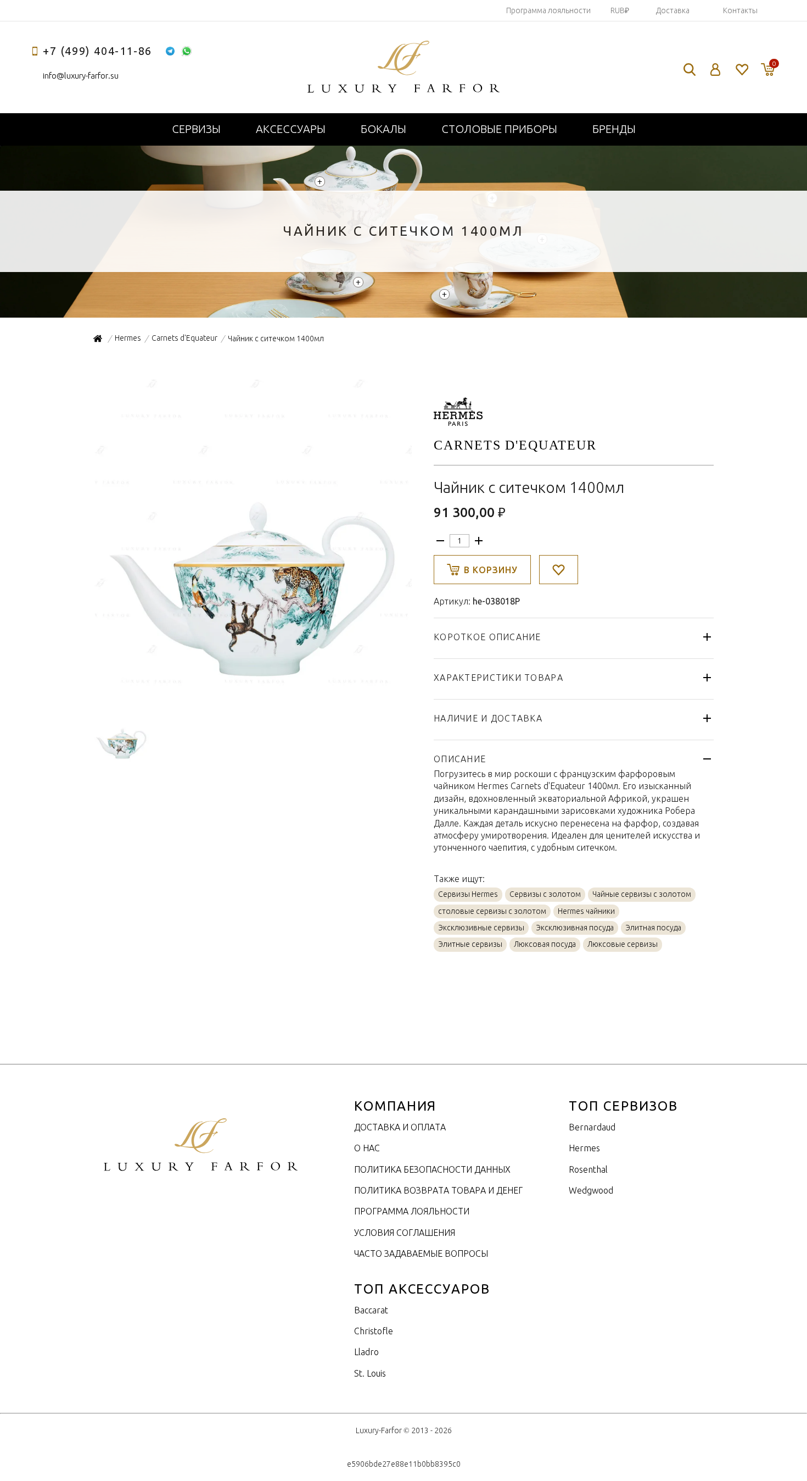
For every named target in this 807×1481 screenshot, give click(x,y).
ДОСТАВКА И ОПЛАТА (400, 1127)
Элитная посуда (653, 927)
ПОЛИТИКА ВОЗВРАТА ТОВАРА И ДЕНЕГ (438, 1190)
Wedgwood (591, 1190)
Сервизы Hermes (468, 894)
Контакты (740, 10)
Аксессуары (291, 129)
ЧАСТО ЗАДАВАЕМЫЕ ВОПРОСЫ (421, 1253)
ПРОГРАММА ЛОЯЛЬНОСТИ (411, 1211)
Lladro (366, 1352)
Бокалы (383, 129)
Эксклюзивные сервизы (481, 927)
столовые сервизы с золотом (492, 911)
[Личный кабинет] (715, 69)
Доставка (673, 10)
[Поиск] (689, 69)
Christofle (373, 1331)
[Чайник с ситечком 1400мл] (252, 686)
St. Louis (370, 1373)
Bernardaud (592, 1127)
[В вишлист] (558, 569)
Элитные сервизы (470, 944)
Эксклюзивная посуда (575, 927)
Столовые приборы (499, 129)
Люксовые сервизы (622, 944)
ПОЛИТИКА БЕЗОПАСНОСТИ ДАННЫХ (432, 1169)
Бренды (614, 129)
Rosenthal (588, 1169)
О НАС (367, 1148)
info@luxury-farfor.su (81, 75)
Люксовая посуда (545, 944)
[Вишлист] (741, 69)
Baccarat (371, 1310)
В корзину (491, 570)
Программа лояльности (548, 10)
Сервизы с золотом (545, 894)
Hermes (584, 1148)
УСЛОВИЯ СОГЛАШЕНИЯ (404, 1233)
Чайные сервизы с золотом (641, 894)
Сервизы (196, 129)
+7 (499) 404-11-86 (97, 51)
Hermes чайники (586, 911)
